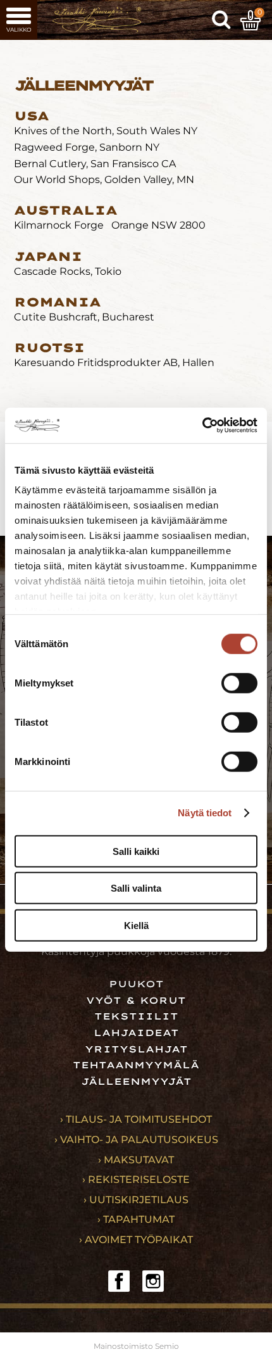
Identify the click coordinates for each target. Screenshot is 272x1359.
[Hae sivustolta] (221, 20)
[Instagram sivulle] (153, 1281)
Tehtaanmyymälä (136, 1065)
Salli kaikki (136, 850)
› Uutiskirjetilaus (136, 1200)
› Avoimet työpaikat (136, 1240)
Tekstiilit (136, 1016)
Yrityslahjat (136, 1049)
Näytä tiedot (205, 812)
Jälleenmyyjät (136, 1081)
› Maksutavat (136, 1160)
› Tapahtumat (136, 1219)
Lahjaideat (136, 1033)
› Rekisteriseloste (136, 1179)
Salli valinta (136, 888)
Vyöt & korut (136, 1000)
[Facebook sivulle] (119, 1281)
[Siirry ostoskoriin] (250, 20)
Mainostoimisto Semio (136, 1346)
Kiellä (136, 925)
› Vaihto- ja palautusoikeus (136, 1140)
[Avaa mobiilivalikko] (18, 20)
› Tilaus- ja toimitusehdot (136, 1119)
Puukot (136, 984)
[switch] (239, 683)
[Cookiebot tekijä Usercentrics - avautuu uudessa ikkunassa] (202, 425)
